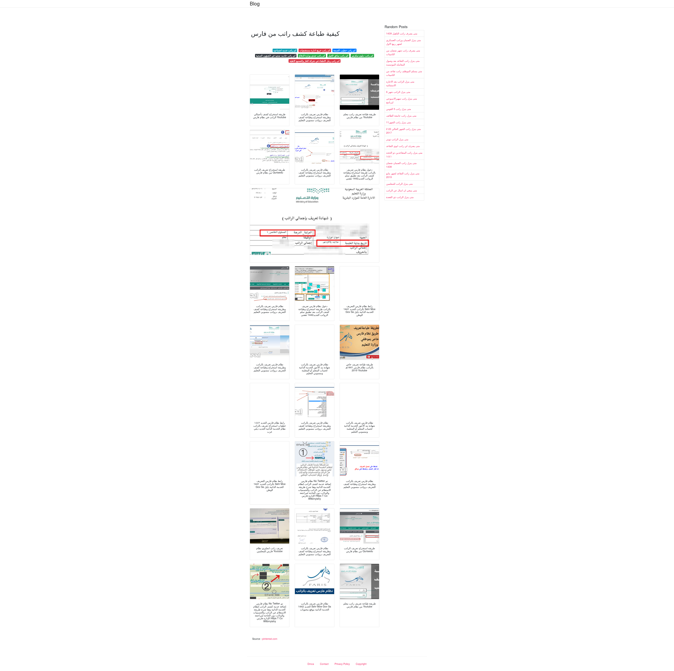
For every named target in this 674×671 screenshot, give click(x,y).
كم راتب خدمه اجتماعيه (284, 50)
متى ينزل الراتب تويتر (397, 139)
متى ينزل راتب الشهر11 (398, 122)
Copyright (361, 664)
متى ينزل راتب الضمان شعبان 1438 (401, 164)
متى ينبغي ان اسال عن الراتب (401, 190)
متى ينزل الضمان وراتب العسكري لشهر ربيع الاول (403, 41)
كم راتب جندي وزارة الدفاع (312, 55)
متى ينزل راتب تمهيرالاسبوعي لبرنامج (401, 100)
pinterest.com (269, 638)
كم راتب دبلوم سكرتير (362, 55)
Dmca (311, 664)
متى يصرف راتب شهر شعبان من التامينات (403, 52)
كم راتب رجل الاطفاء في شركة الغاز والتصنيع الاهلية (315, 61)
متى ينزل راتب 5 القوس (398, 109)
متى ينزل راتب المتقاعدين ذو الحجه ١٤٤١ (404, 154)
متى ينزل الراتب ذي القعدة (400, 197)
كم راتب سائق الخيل (338, 55)
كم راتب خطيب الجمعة (344, 50)
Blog (255, 3)
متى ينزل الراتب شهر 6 (398, 92)
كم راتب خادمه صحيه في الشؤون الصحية (276, 55)
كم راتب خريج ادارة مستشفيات (315, 50)
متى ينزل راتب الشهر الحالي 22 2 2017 (403, 130)
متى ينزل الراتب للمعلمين (399, 183)
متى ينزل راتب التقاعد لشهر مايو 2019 (402, 175)
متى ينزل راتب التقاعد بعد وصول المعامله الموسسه (403, 62)
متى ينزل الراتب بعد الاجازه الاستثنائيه (400, 83)
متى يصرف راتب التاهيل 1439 (401, 33)
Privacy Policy (342, 664)
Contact (324, 664)
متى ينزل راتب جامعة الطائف (401, 115)
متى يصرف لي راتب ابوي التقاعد (403, 146)
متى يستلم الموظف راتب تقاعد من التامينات (404, 73)
